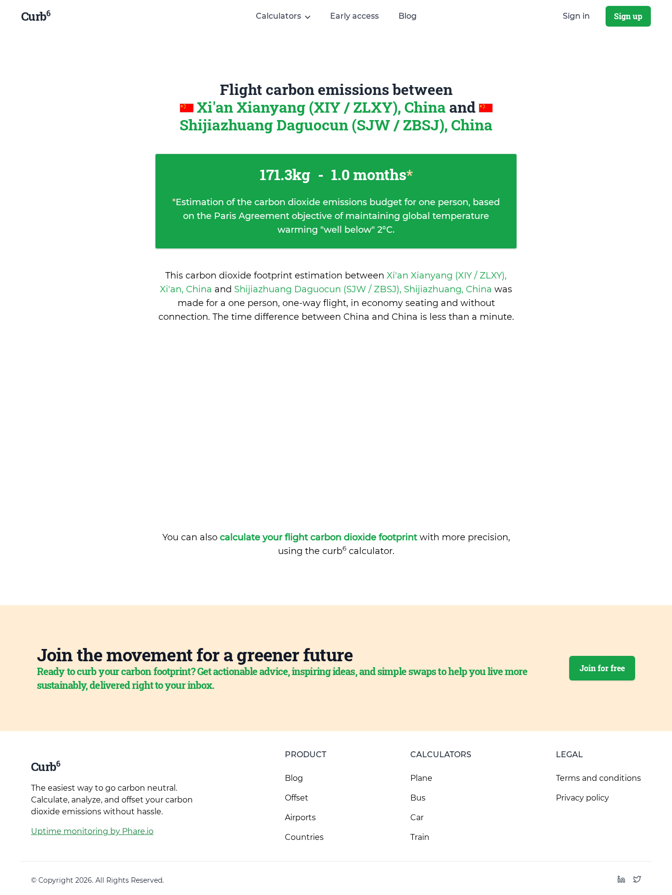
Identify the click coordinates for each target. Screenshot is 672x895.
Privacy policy (582, 797)
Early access (354, 16)
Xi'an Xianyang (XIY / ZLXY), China (323, 107)
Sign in (576, 16)
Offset (296, 797)
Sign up (628, 16)
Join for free (602, 668)
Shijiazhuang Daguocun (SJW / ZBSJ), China (336, 124)
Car (417, 817)
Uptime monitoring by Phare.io (92, 831)
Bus (418, 797)
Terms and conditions (598, 778)
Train (419, 837)
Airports (300, 817)
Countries (304, 837)
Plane (421, 778)
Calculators (440, 754)
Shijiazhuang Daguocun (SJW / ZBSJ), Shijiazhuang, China (364, 289)
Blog (407, 16)
